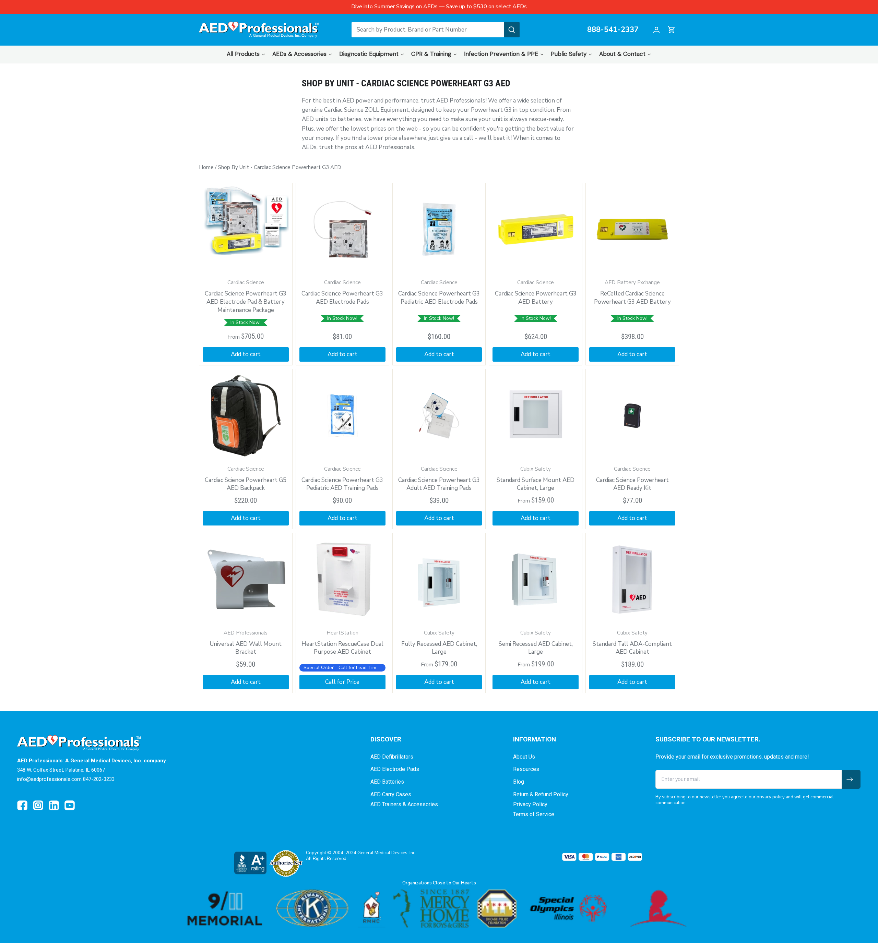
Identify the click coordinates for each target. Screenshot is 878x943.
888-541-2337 (613, 30)
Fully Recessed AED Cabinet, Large (439, 642)
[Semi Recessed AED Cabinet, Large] (536, 579)
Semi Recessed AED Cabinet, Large (536, 642)
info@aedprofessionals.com (49, 779)
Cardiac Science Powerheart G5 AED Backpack (245, 479)
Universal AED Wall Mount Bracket (246, 642)
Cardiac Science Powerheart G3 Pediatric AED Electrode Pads (439, 292)
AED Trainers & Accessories (404, 804)
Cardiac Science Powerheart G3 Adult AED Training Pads (439, 479)
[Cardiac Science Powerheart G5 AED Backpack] (246, 416)
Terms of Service (533, 814)
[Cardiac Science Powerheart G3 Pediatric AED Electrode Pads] (439, 229)
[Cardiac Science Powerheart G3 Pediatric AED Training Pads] (342, 416)
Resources (526, 769)
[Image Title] (22, 805)
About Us (524, 756)
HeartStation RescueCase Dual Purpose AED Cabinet (342, 642)
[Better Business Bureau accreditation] (250, 862)
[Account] (656, 29)
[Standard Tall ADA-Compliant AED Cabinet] (632, 579)
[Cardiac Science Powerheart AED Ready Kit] (632, 416)
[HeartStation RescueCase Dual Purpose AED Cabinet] (342, 579)
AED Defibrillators (391, 756)
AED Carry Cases (390, 794)
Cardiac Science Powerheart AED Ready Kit (632, 479)
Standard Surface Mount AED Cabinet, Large (535, 479)
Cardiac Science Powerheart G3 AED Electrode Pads (342, 292)
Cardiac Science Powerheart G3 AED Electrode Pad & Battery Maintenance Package (245, 296)
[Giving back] (439, 909)
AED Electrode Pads (394, 769)
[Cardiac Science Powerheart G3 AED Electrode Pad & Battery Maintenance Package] (246, 229)
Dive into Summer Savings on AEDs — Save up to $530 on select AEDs (439, 6)
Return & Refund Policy (540, 794)
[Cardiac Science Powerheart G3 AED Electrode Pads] (342, 229)
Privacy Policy (530, 804)
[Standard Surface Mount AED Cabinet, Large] (536, 416)
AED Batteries (387, 781)
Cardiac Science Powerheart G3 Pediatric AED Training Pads (342, 479)
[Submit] (512, 29)
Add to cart (246, 354)
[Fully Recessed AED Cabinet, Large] (439, 579)
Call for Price (342, 682)
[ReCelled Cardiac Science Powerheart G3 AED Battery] (632, 229)
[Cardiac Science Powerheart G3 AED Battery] (536, 229)
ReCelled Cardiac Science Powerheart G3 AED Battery (632, 292)
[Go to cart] (671, 29)
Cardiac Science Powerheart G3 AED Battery (536, 292)
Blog (518, 781)
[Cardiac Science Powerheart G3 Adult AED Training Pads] (439, 416)
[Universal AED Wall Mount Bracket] (246, 579)
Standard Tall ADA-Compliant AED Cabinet (632, 642)
